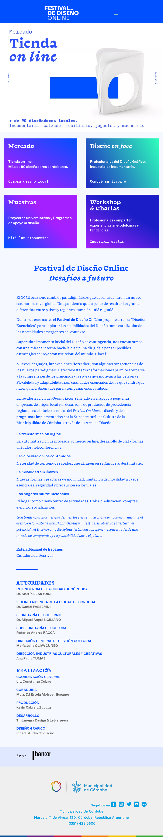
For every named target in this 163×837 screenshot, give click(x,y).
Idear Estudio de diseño (35, 733)
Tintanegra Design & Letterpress (42, 720)
